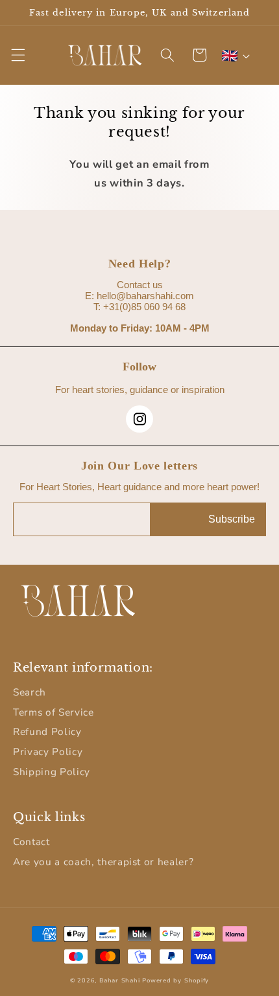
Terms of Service (53, 712)
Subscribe (231, 519)
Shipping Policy (51, 771)
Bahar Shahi (119, 980)
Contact (31, 841)
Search (29, 692)
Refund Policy (47, 731)
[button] (17, 55)
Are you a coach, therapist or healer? (103, 861)
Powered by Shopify (175, 980)
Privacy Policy (47, 751)
